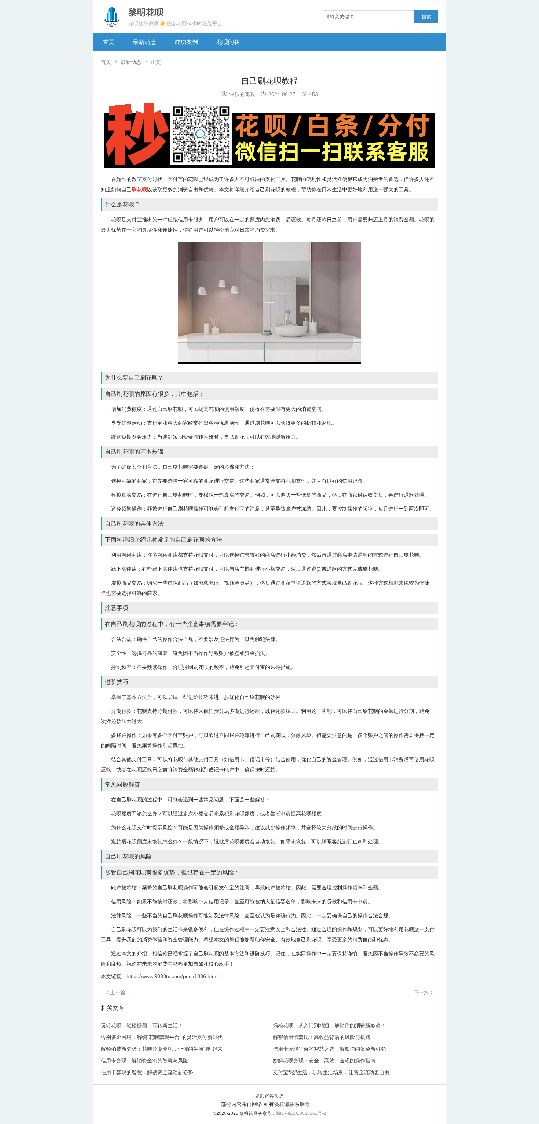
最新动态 (144, 42)
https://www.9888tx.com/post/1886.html (171, 976)
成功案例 (186, 42)
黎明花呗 (248, 1113)
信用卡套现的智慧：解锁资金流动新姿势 (147, 1072)
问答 (269, 1096)
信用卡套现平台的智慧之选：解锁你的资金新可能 (329, 1049)
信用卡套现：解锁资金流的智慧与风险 (144, 1061)
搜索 (426, 16)
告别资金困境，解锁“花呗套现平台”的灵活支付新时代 (162, 1037)
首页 (108, 42)
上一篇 (116, 992)
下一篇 (423, 992)
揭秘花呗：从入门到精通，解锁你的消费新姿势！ (329, 1025)
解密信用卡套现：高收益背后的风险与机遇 (321, 1037)
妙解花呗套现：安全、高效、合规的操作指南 (324, 1061)
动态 (279, 1096)
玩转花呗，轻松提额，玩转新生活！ (142, 1025)
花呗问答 (228, 42)
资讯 (259, 1096)
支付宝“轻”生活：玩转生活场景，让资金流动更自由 (331, 1072)
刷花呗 (139, 189)
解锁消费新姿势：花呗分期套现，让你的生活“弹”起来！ (164, 1049)
